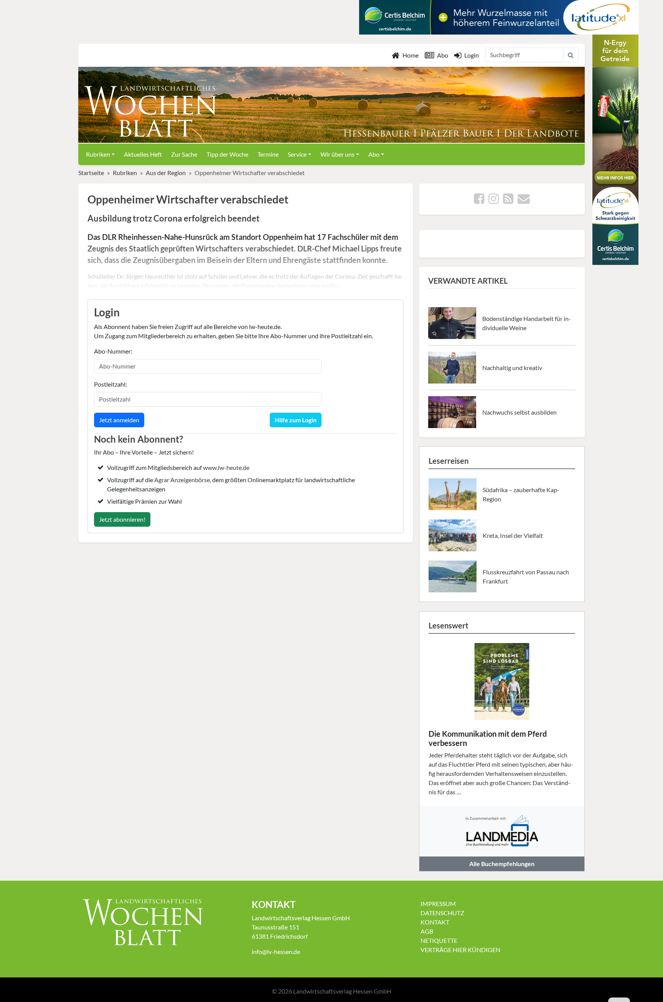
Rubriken (125, 172)
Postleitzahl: (110, 384)
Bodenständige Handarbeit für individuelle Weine (526, 323)
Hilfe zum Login (296, 419)
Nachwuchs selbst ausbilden (519, 412)
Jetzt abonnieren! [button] (122, 519)
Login (471, 55)
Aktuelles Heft (143, 154)
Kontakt (435, 922)
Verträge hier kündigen (460, 949)
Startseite (91, 172)
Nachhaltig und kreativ (512, 367)
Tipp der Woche (227, 154)
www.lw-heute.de (226, 467)
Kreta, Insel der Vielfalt (513, 535)
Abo (442, 55)
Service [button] (297, 154)
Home (410, 55)
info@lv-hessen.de (276, 951)
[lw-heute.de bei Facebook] (479, 200)
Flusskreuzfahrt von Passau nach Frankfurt (526, 576)
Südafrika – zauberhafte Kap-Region (521, 494)
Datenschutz (442, 912)
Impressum (438, 903)
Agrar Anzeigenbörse (182, 479)
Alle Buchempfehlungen (501, 863)
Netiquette (439, 940)
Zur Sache (184, 154)
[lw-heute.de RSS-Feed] (508, 200)
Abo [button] (373, 154)
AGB (427, 931)
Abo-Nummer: (113, 351)
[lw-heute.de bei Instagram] (493, 200)
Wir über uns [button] (337, 154)
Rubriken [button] (98, 154)
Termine (268, 154)
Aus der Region (166, 172)
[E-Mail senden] (524, 200)
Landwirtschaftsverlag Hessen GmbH (342, 991)
